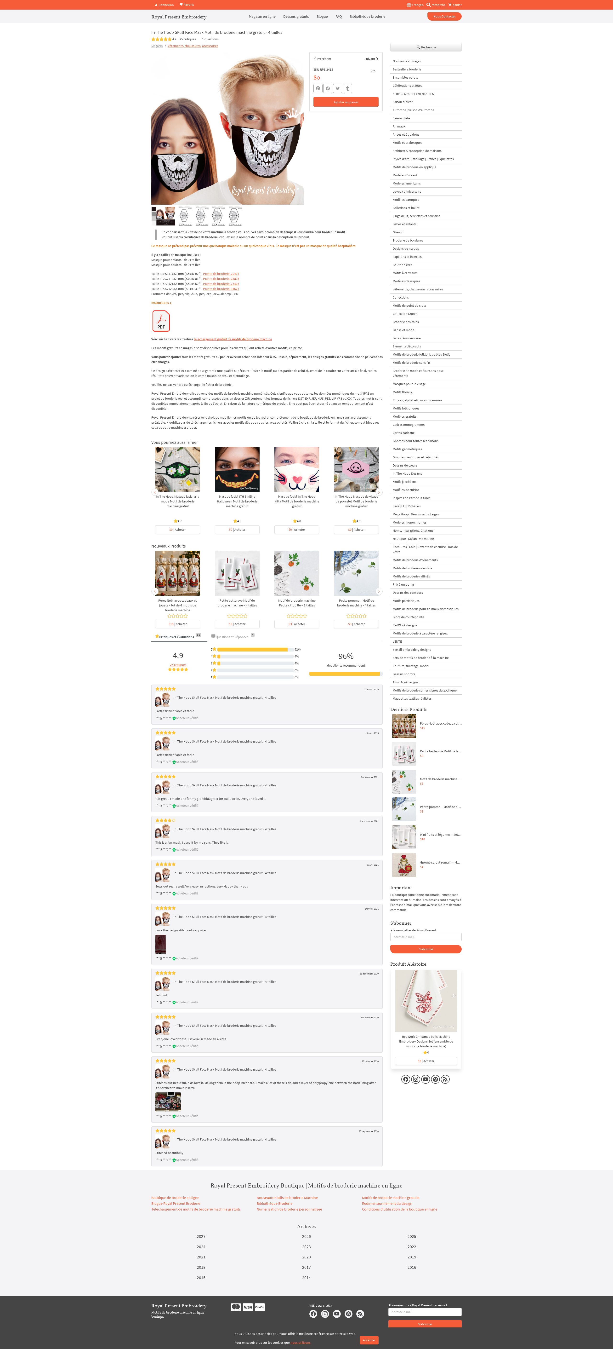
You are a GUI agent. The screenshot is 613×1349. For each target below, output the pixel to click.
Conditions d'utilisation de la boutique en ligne (399, 1209)
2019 (412, 1257)
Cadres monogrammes (409, 424)
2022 (412, 1246)
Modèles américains (407, 183)
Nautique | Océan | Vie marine (413, 538)
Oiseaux (398, 232)
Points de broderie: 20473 (221, 273)
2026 (306, 1236)
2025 (412, 1236)
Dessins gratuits (296, 16)
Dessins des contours (408, 592)
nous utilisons (300, 1342)
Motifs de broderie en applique (414, 167)
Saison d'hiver (403, 102)
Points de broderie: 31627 (221, 289)
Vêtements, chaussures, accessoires (193, 46)
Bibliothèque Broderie (274, 1203)
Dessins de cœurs (405, 465)
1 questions (210, 39)
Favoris (188, 4)
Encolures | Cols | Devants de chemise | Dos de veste (425, 549)
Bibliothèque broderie (367, 16)
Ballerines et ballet (406, 208)
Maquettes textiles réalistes (412, 698)
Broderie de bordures (408, 240)
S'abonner (426, 949)
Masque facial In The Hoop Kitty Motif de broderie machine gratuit (296, 501)
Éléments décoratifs (407, 346)
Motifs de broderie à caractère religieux (420, 633)
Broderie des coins (406, 322)
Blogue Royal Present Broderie (175, 1203)
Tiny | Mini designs (405, 682)
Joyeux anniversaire (407, 191)
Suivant (369, 59)
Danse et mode (403, 330)
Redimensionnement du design (387, 1203)
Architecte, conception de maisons (417, 151)
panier (457, 5)
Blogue (322, 16)
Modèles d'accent (405, 175)
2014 (306, 1277)
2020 (306, 1257)
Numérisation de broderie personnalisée (289, 1209)
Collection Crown (405, 313)
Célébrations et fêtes (407, 85)
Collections (401, 297)
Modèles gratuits (404, 416)
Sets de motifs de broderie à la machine (421, 658)
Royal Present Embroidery (179, 17)
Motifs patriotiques (406, 601)
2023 (306, 1246)
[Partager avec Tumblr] (347, 88)
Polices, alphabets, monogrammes (417, 400)
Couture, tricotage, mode (410, 666)
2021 (201, 1257)
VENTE (397, 641)
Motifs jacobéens (404, 481)
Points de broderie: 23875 (221, 279)
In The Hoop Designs (407, 473)
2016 (412, 1267)
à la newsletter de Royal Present (413, 930)
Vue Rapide (178, 472)
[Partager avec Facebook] (327, 88)
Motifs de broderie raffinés (411, 576)
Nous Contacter (444, 16)
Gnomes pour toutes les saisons (415, 441)
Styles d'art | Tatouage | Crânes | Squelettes (423, 159)
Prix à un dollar (403, 584)
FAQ (338, 16)
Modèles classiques (406, 281)
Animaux (399, 126)
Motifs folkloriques (406, 408)
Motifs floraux (402, 392)
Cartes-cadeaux (403, 433)
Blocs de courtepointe (408, 617)
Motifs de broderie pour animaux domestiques (426, 609)
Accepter (369, 1340)
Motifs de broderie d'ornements (415, 560)
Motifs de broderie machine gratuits (391, 1197)
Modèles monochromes (409, 522)
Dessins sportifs (404, 674)
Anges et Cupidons (406, 134)
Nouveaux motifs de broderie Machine (287, 1197)
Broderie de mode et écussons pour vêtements (418, 373)
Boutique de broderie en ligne (175, 1197)
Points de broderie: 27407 (221, 284)
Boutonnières (402, 265)
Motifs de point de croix (409, 305)
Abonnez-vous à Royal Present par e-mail (417, 1305)
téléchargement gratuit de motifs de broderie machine (233, 339)
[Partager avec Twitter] (337, 88)
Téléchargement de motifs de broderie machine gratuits (196, 1209)
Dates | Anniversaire (407, 338)
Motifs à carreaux (405, 273)
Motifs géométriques (407, 449)
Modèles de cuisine (406, 490)
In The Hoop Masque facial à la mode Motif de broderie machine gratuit (177, 501)
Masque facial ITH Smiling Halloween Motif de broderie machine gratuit (237, 501)
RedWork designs (405, 625)
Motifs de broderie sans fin (411, 362)
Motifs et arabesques (407, 142)
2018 (201, 1267)
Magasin (157, 46)
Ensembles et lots (405, 77)
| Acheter (177, 529)
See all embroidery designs (412, 649)
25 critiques (188, 39)
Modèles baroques (406, 199)
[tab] (179, 637)
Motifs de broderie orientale (412, 568)
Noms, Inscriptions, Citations (413, 530)
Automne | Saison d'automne (413, 110)
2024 (201, 1246)
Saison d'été (401, 118)
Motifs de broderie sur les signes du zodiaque (425, 690)
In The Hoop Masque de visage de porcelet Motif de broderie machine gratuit (356, 501)
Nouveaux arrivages (407, 61)
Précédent (324, 59)
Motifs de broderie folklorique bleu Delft (421, 354)
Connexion (166, 5)
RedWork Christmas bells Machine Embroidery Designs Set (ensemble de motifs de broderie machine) (426, 1041)
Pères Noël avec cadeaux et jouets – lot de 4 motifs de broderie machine (177, 605)
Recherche (428, 47)
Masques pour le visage (409, 384)
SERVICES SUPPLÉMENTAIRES (413, 94)
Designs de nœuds (406, 248)
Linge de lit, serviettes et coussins (416, 216)
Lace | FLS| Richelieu (407, 506)
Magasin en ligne (262, 16)
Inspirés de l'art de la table (412, 498)
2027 (201, 1236)
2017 (306, 1267)
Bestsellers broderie (407, 69)
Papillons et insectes (407, 256)
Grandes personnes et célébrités (416, 457)
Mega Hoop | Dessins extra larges (416, 514)
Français (417, 5)
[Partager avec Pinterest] (318, 88)
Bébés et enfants (404, 224)
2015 (201, 1277)
